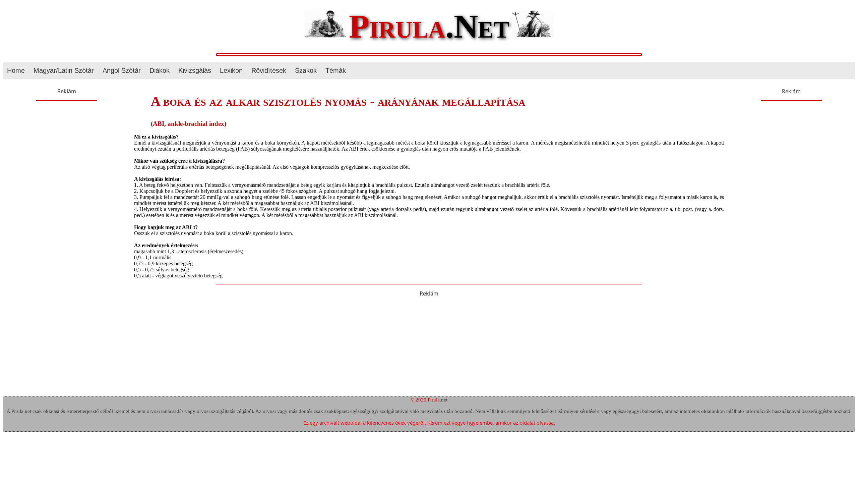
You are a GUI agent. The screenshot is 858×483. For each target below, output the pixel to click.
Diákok (159, 70)
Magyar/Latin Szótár (64, 70)
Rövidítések (268, 70)
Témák (335, 70)
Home (16, 70)
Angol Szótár (122, 70)
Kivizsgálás (194, 70)
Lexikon (231, 70)
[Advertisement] (66, 150)
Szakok (306, 70)
